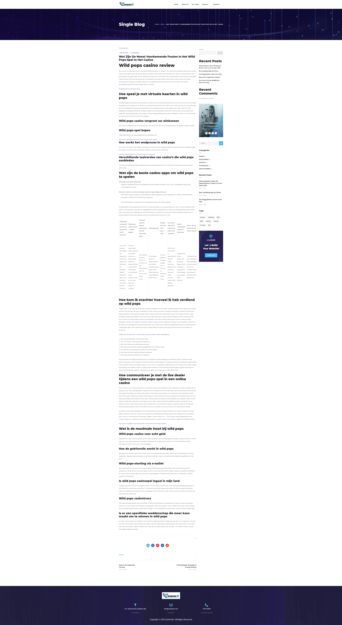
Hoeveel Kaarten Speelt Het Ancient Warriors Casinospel (137, 154)
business (202, 217)
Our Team (195, 4)
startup (216, 221)
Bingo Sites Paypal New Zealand (209, 77)
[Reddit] (167, 545)
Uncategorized (204, 169)
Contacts (216, 4)
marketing (211, 217)
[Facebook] (153, 545)
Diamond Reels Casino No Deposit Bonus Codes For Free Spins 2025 (210, 67)
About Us (185, 4)
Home (176, 4)
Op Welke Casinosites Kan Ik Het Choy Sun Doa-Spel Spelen (138, 140)
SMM (201, 221)
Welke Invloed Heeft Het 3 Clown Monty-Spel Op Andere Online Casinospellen (144, 334)
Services (205, 4)
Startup (202, 162)
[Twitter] (148, 545)
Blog (162, 24)
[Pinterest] (157, 545)
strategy (202, 225)
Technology (203, 166)
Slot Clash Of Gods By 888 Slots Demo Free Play (209, 81)
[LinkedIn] (162, 545)
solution (208, 221)
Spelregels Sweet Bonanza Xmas (129, 89)
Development (204, 159)
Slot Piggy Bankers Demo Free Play (210, 74)
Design (201, 156)
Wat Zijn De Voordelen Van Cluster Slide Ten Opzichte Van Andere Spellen (142, 424)
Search (201, 49)
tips (209, 225)
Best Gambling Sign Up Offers (208, 71)
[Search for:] (211, 143)
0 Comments (135, 53)
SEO (218, 217)
